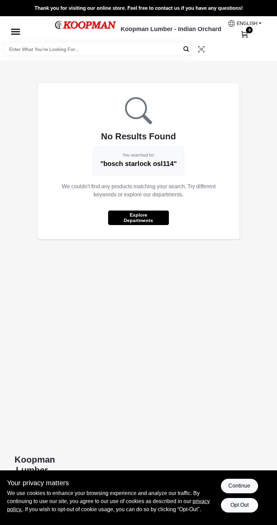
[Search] (187, 48)
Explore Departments (138, 217)
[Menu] (15, 31)
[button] (244, 23)
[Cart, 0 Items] (244, 34)
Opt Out (239, 505)
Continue (239, 486)
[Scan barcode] (201, 49)
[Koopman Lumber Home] (85, 25)
